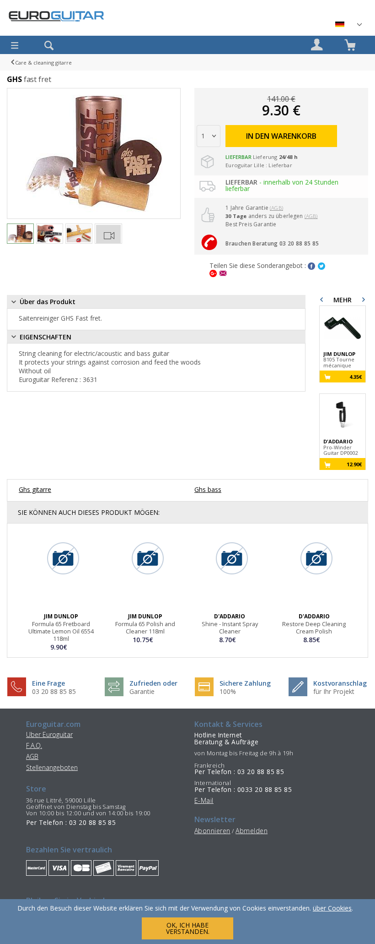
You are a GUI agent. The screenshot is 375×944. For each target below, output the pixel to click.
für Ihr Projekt (333, 691)
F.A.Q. (34, 745)
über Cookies (332, 908)
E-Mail (204, 800)
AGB (32, 756)
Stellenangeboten (52, 767)
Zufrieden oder (153, 683)
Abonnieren (212, 830)
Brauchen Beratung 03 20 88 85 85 (272, 243)
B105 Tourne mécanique (339, 360)
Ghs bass (207, 489)
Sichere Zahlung (245, 683)
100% (228, 691)
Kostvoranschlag (340, 683)
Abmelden (252, 830)
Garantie (142, 691)
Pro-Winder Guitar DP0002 (340, 447)
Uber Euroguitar (49, 734)
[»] (348, 24)
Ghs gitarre (35, 489)
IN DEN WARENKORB (281, 136)
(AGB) (276, 207)
